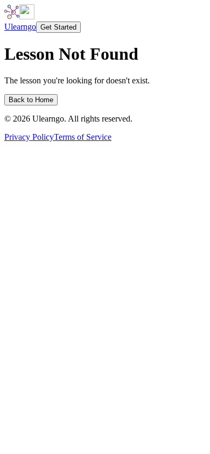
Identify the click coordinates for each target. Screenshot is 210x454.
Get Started (58, 27)
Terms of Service (82, 136)
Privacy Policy (29, 136)
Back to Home (31, 100)
